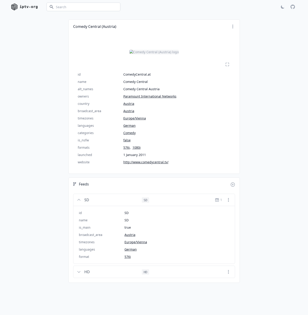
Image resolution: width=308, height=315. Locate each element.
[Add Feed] (232, 184)
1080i (136, 147)
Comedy (129, 133)
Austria (128, 103)
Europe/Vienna (134, 118)
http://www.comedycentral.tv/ (145, 162)
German (129, 125)
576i (126, 147)
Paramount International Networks (149, 96)
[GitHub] (292, 6)
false (127, 140)
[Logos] (154, 52)
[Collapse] (79, 200)
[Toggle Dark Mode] (282, 6)
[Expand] (79, 271)
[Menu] (232, 26)
